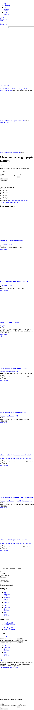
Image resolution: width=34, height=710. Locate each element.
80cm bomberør (18, 89)
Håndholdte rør (27, 89)
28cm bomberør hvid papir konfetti (13, 368)
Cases (5, 601)
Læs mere (6, 667)
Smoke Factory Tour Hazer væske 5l (14, 281)
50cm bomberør (10, 458)
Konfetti (10, 89)
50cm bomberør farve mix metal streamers (16, 497)
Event (5, 596)
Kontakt (6, 602)
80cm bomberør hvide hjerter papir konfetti (13, 121)
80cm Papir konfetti (6, 90)
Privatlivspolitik (8, 623)
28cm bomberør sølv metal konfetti (13, 412)
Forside (2, 89)
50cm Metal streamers (22, 501)
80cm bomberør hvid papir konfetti (10, 152)
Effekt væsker (7, 244)
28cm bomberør (10, 372)
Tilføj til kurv (4, 179)
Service (6, 599)
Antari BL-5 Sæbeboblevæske (11, 241)
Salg (6, 89)
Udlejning (7, 594)
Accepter (15, 667)
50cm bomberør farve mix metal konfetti (15, 455)
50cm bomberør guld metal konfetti (13, 540)
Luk (1, 660)
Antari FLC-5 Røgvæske (9, 322)
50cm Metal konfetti (22, 458)
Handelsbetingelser (9, 624)
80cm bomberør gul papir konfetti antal (14, 175)
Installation (7, 597)
